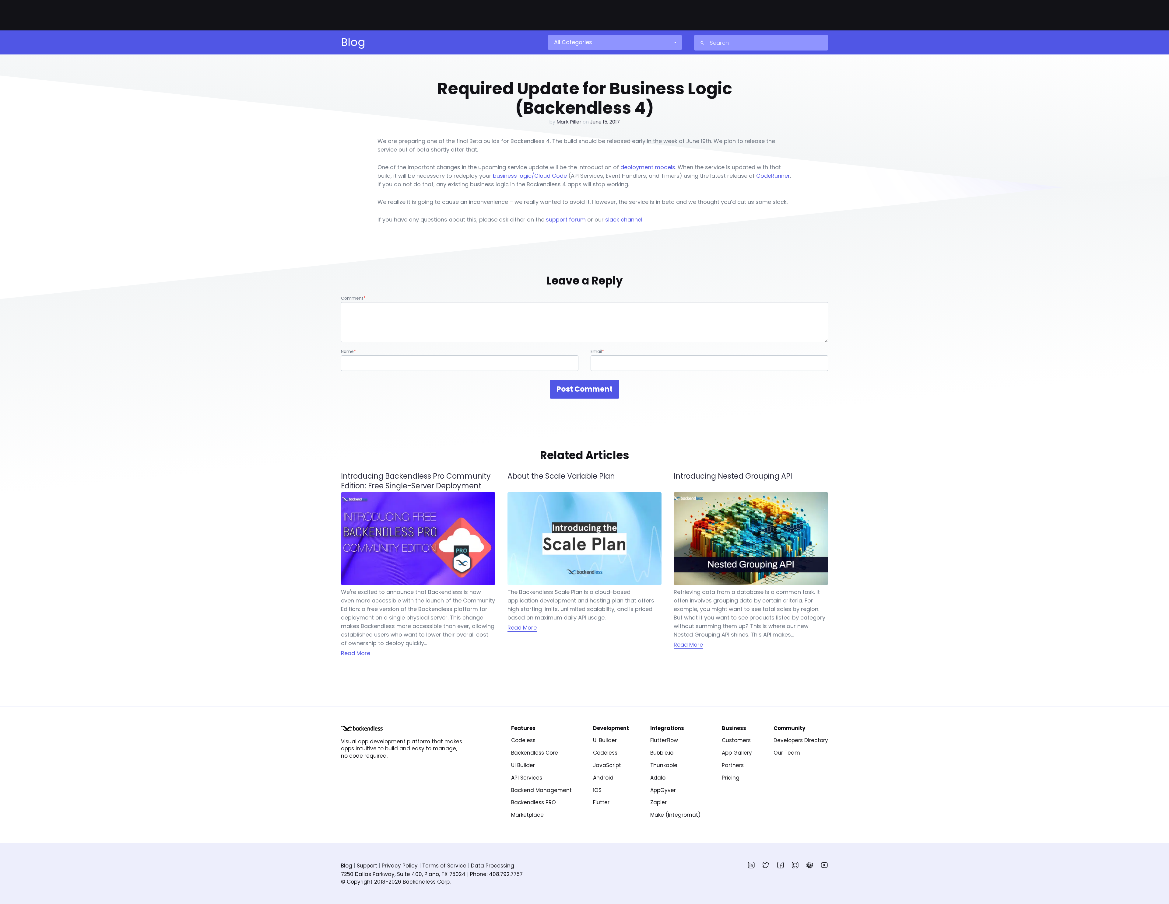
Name (348, 351)
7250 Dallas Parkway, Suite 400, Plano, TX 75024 (403, 874)
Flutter (601, 802)
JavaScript (607, 765)
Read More (355, 653)
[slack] (809, 865)
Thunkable (663, 765)
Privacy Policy (400, 865)
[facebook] (780, 865)
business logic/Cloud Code (530, 176)
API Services (526, 777)
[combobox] (614, 42)
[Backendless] (362, 728)
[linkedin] (751, 865)
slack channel (623, 219)
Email (597, 351)
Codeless (523, 740)
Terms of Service (444, 865)
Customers (736, 740)
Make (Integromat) (675, 814)
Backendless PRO (533, 802)
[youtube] (824, 865)
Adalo (657, 777)
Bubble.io (661, 752)
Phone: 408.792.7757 (496, 874)
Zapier (658, 802)
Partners (733, 765)
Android (603, 777)
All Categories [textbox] (573, 42)
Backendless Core (534, 752)
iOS (597, 790)
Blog (346, 865)
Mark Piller (568, 121)
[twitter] (766, 865)
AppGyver (663, 790)
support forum (566, 219)
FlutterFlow (664, 740)
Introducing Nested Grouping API (733, 476)
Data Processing (492, 865)
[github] (795, 865)
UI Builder (523, 765)
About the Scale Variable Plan (561, 476)
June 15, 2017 (605, 121)
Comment (353, 298)
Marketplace (527, 814)
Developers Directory (801, 740)
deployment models (647, 167)
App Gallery (737, 752)
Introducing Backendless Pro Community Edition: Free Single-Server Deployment (416, 481)
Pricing (730, 777)
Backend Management (541, 790)
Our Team (787, 752)
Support (367, 865)
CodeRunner (773, 176)
